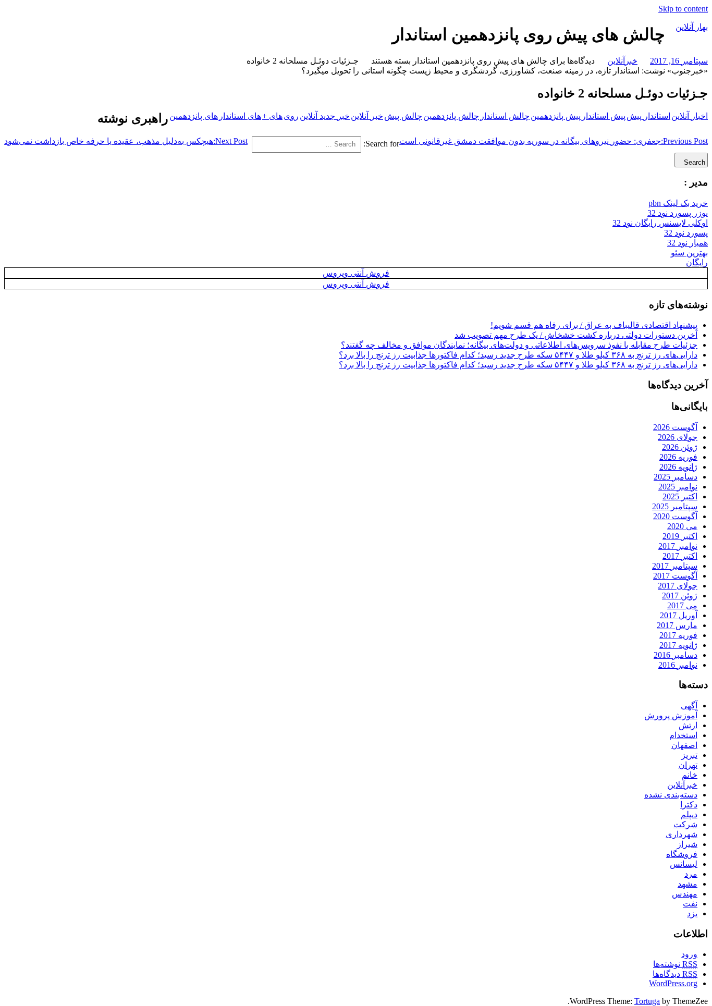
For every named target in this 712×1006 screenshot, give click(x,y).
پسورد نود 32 (686, 232)
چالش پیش (403, 116)
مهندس (684, 893)
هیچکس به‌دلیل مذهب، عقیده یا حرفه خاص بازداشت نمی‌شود (126, 141)
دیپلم (689, 814)
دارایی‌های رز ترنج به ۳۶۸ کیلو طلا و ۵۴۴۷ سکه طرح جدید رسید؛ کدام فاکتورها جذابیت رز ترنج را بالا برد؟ (518, 354)
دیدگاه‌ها (675, 974)
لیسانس (683, 864)
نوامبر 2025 (677, 486)
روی (291, 116)
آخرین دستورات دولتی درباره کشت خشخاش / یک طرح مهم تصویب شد (576, 334)
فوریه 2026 (678, 456)
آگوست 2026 (675, 427)
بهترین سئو (689, 252)
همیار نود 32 (687, 242)
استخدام (683, 735)
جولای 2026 (677, 437)
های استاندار (240, 116)
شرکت (685, 824)
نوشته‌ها (675, 964)
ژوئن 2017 (679, 595)
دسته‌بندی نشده (670, 794)
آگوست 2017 (675, 575)
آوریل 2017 (678, 615)
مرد (690, 873)
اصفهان (684, 745)
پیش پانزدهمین (556, 116)
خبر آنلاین (367, 116)
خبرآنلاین (622, 60)
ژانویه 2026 (678, 466)
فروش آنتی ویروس (356, 272)
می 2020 (682, 526)
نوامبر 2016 (677, 664)
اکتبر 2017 (679, 555)
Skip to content (683, 8)
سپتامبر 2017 (674, 565)
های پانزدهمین (193, 116)
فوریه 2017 (678, 635)
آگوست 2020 (675, 516)
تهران (688, 764)
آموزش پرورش (670, 715)
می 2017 (682, 605)
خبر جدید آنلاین (325, 116)
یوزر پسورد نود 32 (677, 212)
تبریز (689, 755)
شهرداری (681, 834)
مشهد (687, 883)
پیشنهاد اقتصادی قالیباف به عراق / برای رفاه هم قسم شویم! (593, 325)
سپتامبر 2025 (674, 506)
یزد (692, 913)
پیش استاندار (603, 116)
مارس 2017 (677, 625)
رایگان (697, 262)
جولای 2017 (677, 585)
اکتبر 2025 (679, 496)
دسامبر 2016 (675, 655)
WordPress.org (673, 983)
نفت (690, 903)
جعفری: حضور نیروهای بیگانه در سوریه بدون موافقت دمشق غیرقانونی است (553, 141)
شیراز (687, 844)
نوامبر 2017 (677, 546)
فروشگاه (681, 854)
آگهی (689, 705)
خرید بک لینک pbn (678, 203)
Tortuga (647, 1001)
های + (272, 116)
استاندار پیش (648, 116)
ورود (689, 954)
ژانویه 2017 (678, 645)
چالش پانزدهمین (451, 116)
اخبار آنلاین (689, 116)
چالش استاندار (505, 116)
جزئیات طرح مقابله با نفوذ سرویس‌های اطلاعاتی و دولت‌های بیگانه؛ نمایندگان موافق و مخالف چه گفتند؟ (519, 344)
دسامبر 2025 (675, 476)
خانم (689, 774)
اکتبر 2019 (679, 536)
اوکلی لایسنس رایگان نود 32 (660, 222)
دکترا (688, 804)
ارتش (688, 725)
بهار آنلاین (692, 26)
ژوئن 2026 (679, 447)
